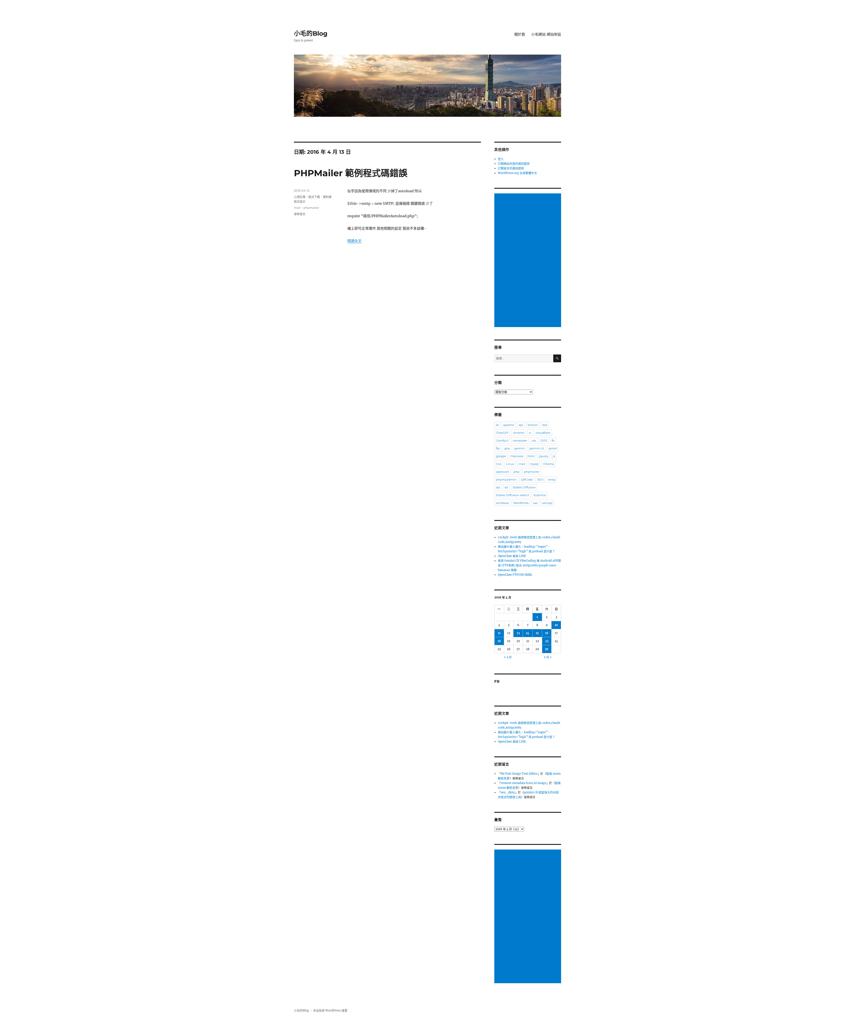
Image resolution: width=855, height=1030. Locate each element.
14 (527, 633)
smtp (552, 479)
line (498, 464)
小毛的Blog (311, 33)
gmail (553, 448)
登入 (501, 159)
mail (297, 207)
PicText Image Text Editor (519, 774)
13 (518, 633)
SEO (540, 479)
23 (546, 641)
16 (546, 633)
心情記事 (299, 197)
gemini (519, 448)
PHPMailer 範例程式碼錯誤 (350, 173)
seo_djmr (508, 792)
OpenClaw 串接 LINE (512, 556)
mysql (534, 464)
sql (498, 487)
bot (544, 425)
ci (530, 432)
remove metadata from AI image (523, 783)
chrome (518, 432)
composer (520, 440)
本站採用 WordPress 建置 (330, 1010)
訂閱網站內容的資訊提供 (514, 164)
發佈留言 (299, 214)
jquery (543, 456)
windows (502, 503)
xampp (547, 503)
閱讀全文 (354, 241)
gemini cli (536, 448)
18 (499, 641)
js (554, 456)
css (534, 440)
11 (499, 633)
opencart (502, 471)
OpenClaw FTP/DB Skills (515, 575)
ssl (506, 487)
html (531, 456)
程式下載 (314, 197)
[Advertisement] (528, 261)
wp (535, 503)
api (521, 425)
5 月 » (548, 657)
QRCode (527, 479)
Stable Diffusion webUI (512, 495)
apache (508, 425)
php (516, 471)
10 (556, 625)
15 (537, 633)
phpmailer (311, 207)
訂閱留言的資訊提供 (511, 168)
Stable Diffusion (524, 487)
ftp (498, 448)
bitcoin (533, 425)
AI (497, 425)
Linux (510, 464)
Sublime (539, 495)
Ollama (548, 464)
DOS (543, 440)
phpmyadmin (506, 479)
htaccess (517, 456)
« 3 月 (508, 657)
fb (553, 440)
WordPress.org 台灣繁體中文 (517, 173)
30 (546, 649)
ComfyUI (502, 440)
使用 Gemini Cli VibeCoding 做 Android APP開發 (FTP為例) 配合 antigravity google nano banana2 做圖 (529, 565)
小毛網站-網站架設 (546, 34)
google (501, 456)
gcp (507, 448)
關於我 (519, 34)
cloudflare (543, 432)
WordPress (521, 503)
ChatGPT (502, 432)
